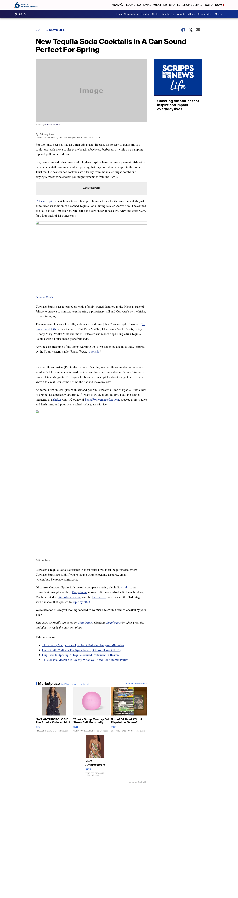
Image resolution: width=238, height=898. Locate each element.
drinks (125, 587)
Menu (116, 4)
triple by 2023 (81, 602)
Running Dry (168, 14)
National (144, 4)
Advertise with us (186, 14)
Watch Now (213, 4)
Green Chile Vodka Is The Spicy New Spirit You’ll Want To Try (81, 650)
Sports (174, 4)
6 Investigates (204, 14)
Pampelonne (79, 592)
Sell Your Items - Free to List (75, 684)
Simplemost (85, 622)
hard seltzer (99, 597)
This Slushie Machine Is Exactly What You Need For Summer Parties (85, 660)
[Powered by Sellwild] (142, 782)
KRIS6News (17, 14)
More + (218, 14)
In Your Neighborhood (127, 14)
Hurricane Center (150, 14)
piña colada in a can (69, 597)
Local (130, 4)
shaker (57, 399)
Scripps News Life (50, 30)
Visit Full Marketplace (136, 683)
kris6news (21, 14)
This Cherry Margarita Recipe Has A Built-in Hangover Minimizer (83, 645)
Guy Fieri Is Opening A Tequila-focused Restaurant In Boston (80, 655)
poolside (94, 351)
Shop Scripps (192, 4)
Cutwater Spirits (52, 124)
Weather (160, 4)
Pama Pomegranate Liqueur (102, 399)
